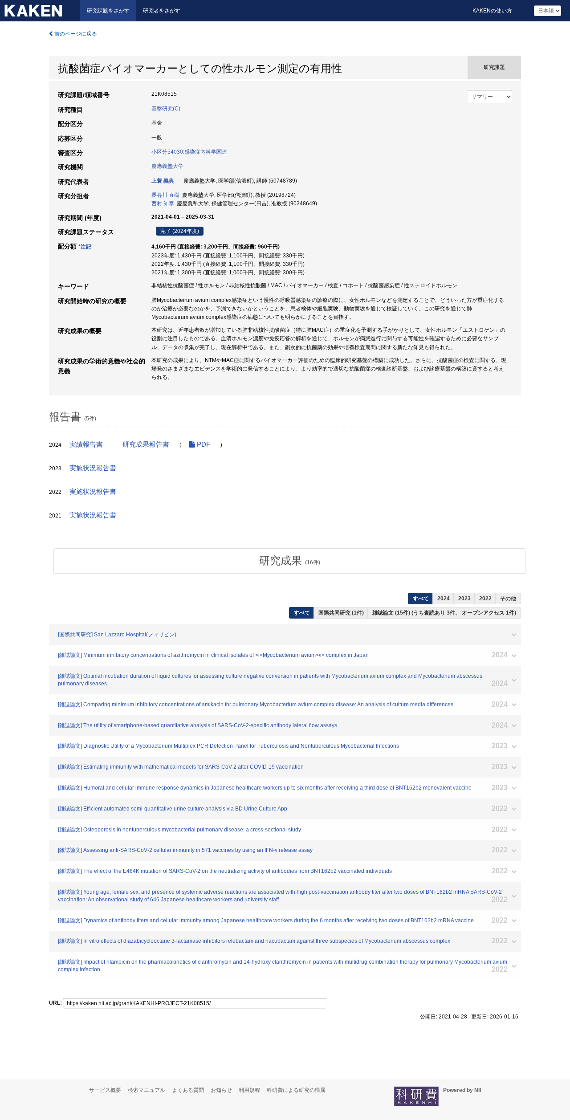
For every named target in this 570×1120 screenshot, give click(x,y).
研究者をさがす (161, 11)
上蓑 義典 (162, 181)
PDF (202, 444)
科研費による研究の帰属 (296, 1090)
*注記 (84, 247)
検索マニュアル (146, 1090)
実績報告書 (86, 444)
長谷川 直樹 (165, 195)
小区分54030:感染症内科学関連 (189, 152)
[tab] (289, 560)
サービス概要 (105, 1090)
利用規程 (249, 1090)
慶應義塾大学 (167, 166)
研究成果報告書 (145, 444)
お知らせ (221, 1090)
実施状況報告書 (92, 468)
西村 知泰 (162, 203)
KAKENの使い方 (492, 11)
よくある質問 (188, 1090)
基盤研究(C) (165, 109)
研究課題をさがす (108, 11)
